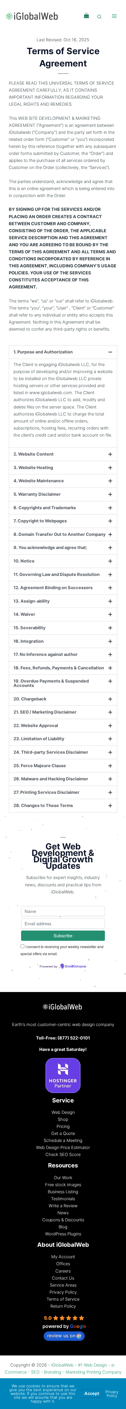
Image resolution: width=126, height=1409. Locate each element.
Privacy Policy (63, 1292)
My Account (63, 1256)
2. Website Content (33, 454)
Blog (63, 1227)
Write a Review (63, 1205)
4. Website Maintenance (38, 480)
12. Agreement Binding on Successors (53, 587)
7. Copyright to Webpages (40, 521)
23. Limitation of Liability (38, 738)
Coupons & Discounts (63, 1219)
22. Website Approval (35, 725)
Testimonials (63, 1198)
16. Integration (28, 641)
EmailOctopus (75, 966)
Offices (63, 1263)
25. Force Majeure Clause (39, 765)
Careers (63, 1271)
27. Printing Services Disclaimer (46, 792)
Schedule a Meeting (63, 1140)
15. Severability (29, 627)
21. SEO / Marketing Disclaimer (44, 712)
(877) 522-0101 (73, 1038)
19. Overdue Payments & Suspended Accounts (51, 683)
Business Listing (63, 1191)
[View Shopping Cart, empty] (86, 16)
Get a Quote (63, 1133)
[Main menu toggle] (114, 16)
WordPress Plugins (63, 1234)
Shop (63, 1119)
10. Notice (24, 561)
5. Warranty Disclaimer (37, 494)
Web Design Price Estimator (63, 1147)
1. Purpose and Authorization (43, 352)
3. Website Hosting (33, 467)
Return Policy (63, 1306)
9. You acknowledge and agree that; (50, 547)
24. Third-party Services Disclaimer (50, 752)
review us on (61, 1335)
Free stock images (63, 1184)
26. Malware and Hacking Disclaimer (50, 779)
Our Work (63, 1177)
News (63, 1212)
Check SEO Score (63, 1154)
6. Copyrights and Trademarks (44, 507)
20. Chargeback (29, 699)
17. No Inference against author (45, 654)
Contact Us (63, 1278)
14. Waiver (24, 614)
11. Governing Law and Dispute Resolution (56, 574)
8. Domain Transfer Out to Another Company (59, 534)
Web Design (63, 1112)
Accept (91, 1393)
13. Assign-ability (31, 601)
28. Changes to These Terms (43, 805)
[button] (99, 17)
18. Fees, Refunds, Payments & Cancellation (58, 668)
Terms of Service (63, 1299)
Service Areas (63, 1285)
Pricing (63, 1126)
